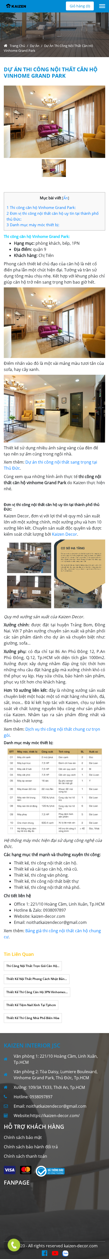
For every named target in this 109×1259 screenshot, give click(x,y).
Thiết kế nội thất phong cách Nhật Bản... (36, 979)
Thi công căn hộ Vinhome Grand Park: (41, 207)
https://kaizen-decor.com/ (55, 1115)
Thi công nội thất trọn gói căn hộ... (32, 966)
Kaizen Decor (64, 534)
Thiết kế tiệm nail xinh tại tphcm (31, 1005)
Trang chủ (17, 45)
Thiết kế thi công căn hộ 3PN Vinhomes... (37, 992)
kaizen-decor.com (81, 1246)
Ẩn (65, 197)
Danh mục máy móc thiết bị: (33, 224)
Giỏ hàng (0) (80, 6)
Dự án (34, 45)
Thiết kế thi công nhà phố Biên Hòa (32, 1018)
